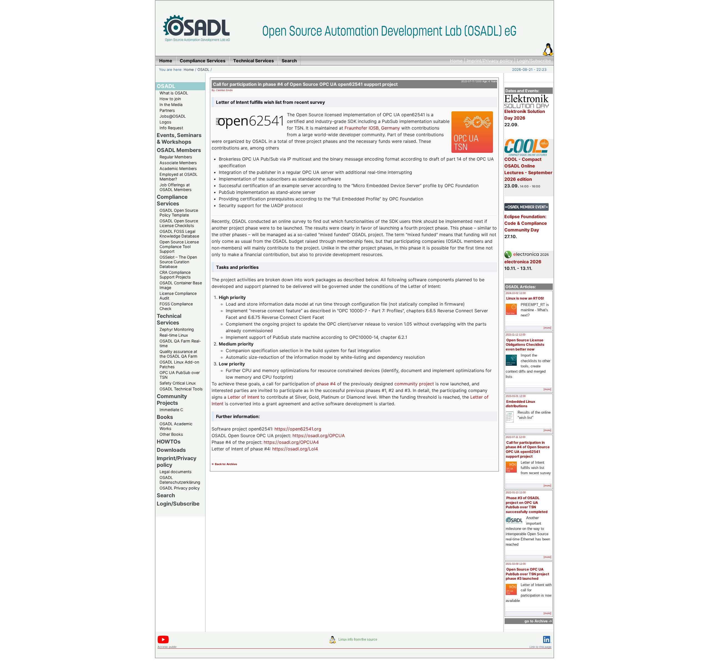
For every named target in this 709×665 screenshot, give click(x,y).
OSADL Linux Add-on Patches (179, 364)
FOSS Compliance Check (176, 306)
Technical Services (169, 319)
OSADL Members (179, 150)
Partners (167, 110)
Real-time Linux (174, 335)
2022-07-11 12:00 (515, 437)
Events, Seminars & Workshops (179, 138)
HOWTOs (169, 441)
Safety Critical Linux (178, 383)
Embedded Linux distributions (520, 403)
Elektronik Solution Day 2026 (524, 115)
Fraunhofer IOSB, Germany (372, 128)
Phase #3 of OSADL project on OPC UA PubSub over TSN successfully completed (527, 505)
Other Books (171, 434)
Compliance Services (172, 200)
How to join (170, 98)
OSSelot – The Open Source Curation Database (178, 262)
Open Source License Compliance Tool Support (179, 246)
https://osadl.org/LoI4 (295, 449)
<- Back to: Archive (224, 464)
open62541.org (305, 429)
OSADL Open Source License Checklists (179, 223)
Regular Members (176, 156)
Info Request (171, 127)
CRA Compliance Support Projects (175, 274)
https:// (282, 429)
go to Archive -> (538, 621)
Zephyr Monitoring (177, 329)
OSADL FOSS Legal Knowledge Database (179, 233)
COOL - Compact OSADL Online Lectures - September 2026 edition (528, 169)
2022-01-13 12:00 (516, 492)
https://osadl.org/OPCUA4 (291, 442)
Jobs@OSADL (173, 116)
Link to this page (540, 646)
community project (414, 383)
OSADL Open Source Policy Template (179, 212)
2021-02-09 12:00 (516, 564)
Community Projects (172, 399)
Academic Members (178, 168)
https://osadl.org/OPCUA (318, 435)
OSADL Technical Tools (181, 388)
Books (165, 417)
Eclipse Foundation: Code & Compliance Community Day (525, 223)
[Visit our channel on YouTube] (163, 642)
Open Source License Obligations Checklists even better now (525, 344)
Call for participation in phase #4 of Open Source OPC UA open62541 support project (528, 449)
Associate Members (178, 162)
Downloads (171, 450)
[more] (547, 327)
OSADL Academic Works (176, 426)
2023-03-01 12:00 (516, 396)
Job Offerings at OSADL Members (176, 187)
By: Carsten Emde (222, 90)
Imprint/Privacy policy (490, 60)
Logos (165, 122)
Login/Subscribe (534, 60)
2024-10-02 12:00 (516, 293)
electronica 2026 (522, 261)
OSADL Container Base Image (181, 285)
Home (456, 60)
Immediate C (171, 409)
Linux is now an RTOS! (525, 298)
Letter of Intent (243, 397)
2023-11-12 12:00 (515, 334)
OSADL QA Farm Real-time (180, 343)
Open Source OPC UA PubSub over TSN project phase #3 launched (527, 574)
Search (166, 495)
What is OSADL (174, 93)
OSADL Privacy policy (180, 488)
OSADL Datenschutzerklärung (180, 479)
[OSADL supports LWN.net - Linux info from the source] (354, 642)
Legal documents (176, 471)
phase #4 (326, 383)
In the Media (171, 104)
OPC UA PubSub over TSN (180, 375)
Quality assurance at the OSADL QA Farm (178, 354)
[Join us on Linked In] (547, 644)
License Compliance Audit (178, 295)
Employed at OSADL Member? (178, 176)
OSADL (203, 69)
